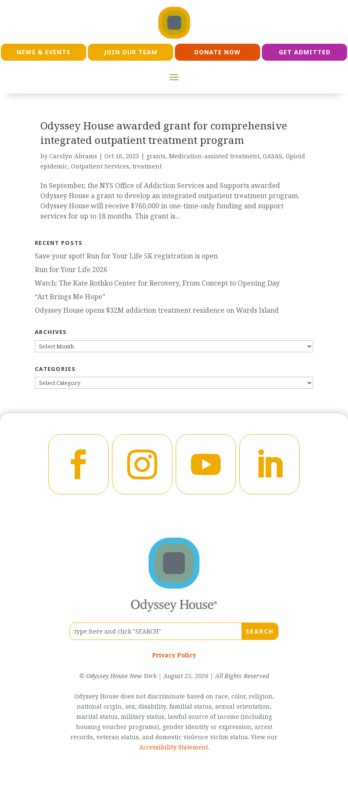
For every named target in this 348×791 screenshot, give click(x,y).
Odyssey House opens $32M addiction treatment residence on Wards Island (157, 310)
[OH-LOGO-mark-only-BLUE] (174, 586)
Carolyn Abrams (73, 156)
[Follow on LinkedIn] (269, 464)
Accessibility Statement (173, 747)
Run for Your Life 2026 (71, 269)
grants (156, 156)
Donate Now (217, 52)
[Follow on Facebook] (78, 464)
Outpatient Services (100, 166)
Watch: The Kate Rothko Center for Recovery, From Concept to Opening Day (157, 283)
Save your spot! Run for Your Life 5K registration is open (126, 256)
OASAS (272, 156)
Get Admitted (305, 52)
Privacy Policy (174, 655)
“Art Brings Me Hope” (70, 296)
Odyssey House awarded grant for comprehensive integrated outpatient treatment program (163, 132)
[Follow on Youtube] (206, 464)
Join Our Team (130, 52)
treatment (147, 166)
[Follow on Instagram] (142, 464)
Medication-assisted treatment (214, 156)
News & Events (43, 52)
